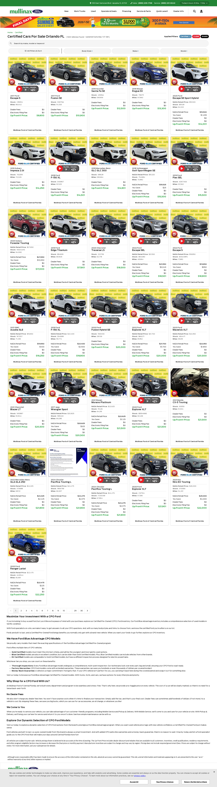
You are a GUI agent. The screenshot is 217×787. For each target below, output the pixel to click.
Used (93, 11)
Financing (126, 11)
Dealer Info (178, 11)
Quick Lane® (162, 11)
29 (75, 611)
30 (81, 611)
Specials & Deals (109, 11)
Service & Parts (144, 11)
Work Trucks (79, 11)
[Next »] (87, 610)
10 (64, 611)
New (66, 11)
